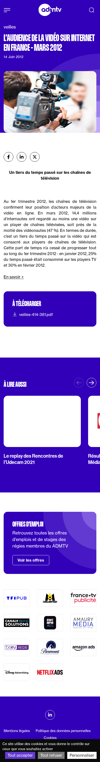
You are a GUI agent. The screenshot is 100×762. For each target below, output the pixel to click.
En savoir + (14, 276)
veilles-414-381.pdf (36, 314)
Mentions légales (17, 731)
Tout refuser (51, 755)
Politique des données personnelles (63, 731)
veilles (10, 27)
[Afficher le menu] (7, 10)
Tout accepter (20, 755)
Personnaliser (82, 755)
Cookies (50, 738)
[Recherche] (91, 10)
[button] (91, 383)
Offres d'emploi (27, 524)
